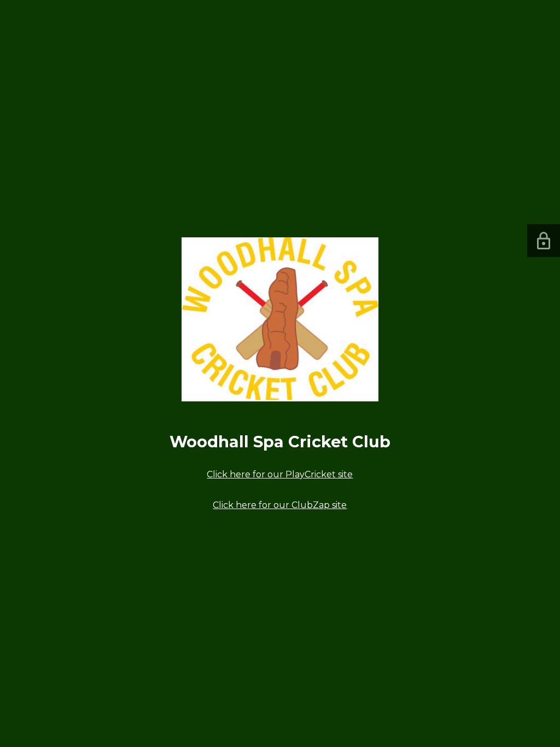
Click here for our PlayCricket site (280, 474)
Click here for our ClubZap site (280, 505)
